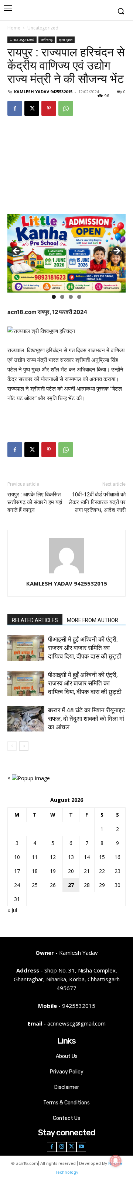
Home (13, 28)
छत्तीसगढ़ (46, 39)
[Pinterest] (48, 108)
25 (35, 884)
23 (117, 870)
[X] (31, 108)
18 (35, 870)
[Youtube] (81, 1147)
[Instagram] (61, 1147)
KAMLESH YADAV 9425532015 (43, 91)
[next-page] (23, 746)
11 (35, 856)
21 (87, 870)
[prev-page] (12, 746)
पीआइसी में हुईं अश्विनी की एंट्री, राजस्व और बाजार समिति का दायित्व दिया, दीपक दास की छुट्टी (85, 648)
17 (17, 870)
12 (53, 856)
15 (102, 856)
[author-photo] (66, 573)
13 (71, 856)
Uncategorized (42, 28)
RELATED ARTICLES (35, 620)
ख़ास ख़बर (65, 39)
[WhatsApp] (65, 108)
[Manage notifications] (116, 1161)
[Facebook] (14, 108)
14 (87, 856)
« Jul (12, 910)
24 (17, 884)
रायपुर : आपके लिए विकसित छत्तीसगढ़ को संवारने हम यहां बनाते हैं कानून (34, 502)
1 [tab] (54, 297)
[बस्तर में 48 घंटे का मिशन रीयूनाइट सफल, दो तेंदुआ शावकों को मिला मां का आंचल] (25, 718)
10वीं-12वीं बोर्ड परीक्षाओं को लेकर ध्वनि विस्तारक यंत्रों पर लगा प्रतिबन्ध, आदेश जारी (97, 502)
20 (71, 870)
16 (117, 856)
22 (102, 870)
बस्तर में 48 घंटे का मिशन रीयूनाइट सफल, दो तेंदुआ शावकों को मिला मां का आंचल (86, 718)
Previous (16, 251)
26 (53, 884)
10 (17, 856)
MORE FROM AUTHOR (92, 620)
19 (53, 870)
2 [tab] (62, 297)
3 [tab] (71, 297)
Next (116, 251)
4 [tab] (79, 297)
